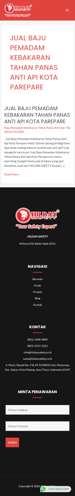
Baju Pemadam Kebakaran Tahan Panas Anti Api (34, 127)
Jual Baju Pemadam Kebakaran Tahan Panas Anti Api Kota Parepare (37, 115)
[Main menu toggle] (67, 10)
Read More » (12, 174)
